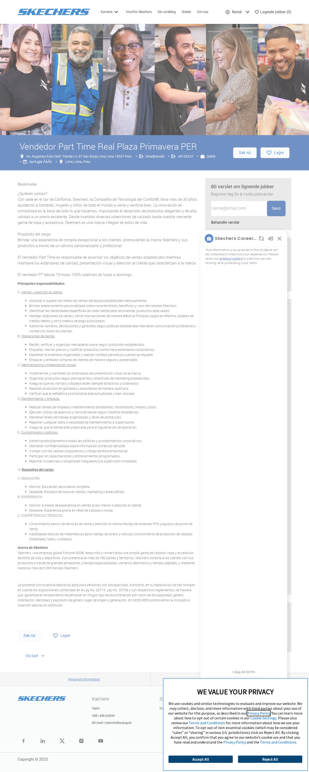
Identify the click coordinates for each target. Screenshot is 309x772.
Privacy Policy (258, 713)
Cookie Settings (263, 718)
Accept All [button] (200, 759)
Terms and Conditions (207, 722)
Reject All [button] (270, 759)
